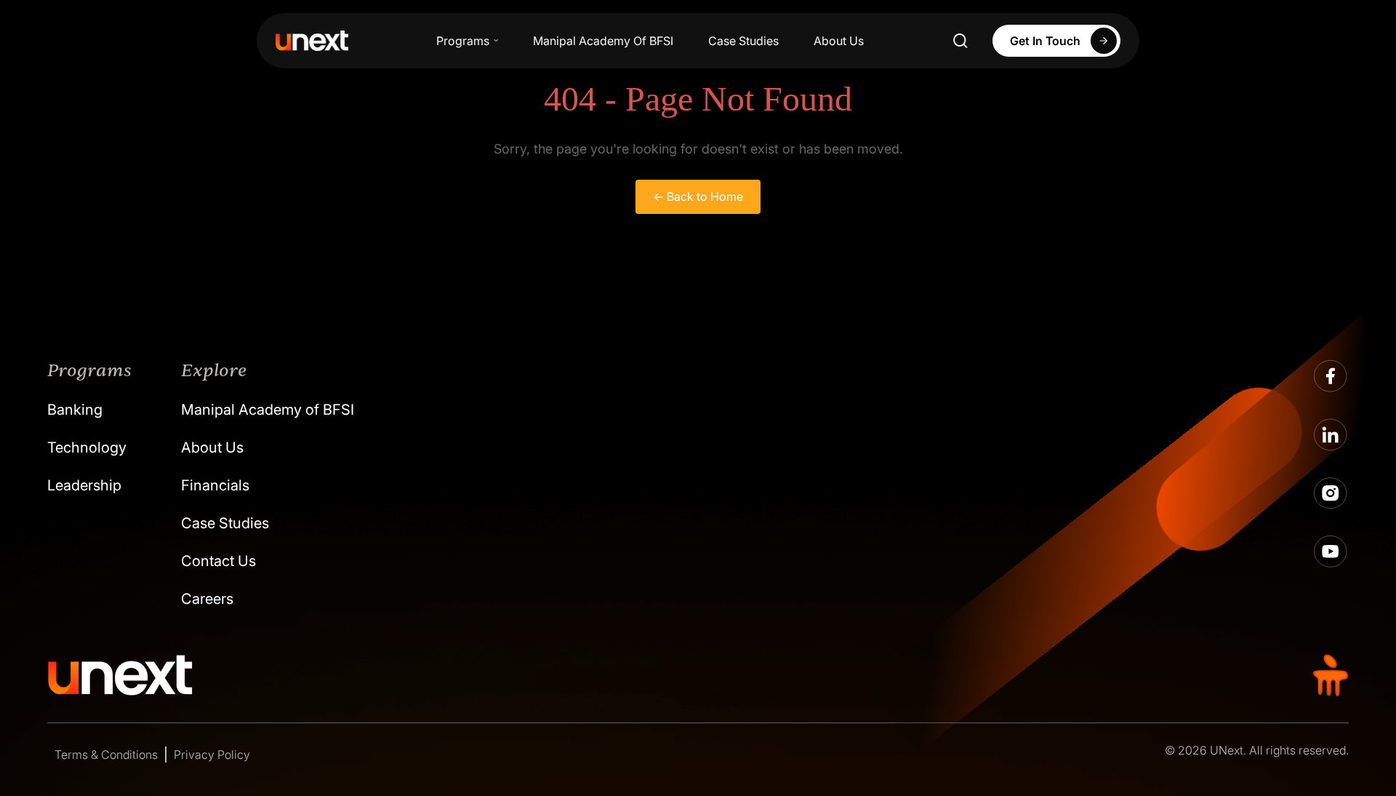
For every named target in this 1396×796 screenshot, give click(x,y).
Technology (87, 447)
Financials (215, 485)
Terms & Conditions (106, 754)
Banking (75, 409)
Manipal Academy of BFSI (267, 409)
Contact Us (218, 561)
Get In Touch (1045, 40)
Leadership (84, 485)
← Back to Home (698, 196)
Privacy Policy (212, 754)
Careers (207, 599)
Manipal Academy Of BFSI (603, 40)
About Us (839, 40)
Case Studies (743, 40)
